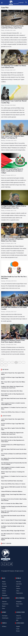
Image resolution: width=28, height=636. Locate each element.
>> (5, 365)
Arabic (17, 628)
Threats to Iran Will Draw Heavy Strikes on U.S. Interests (13, 412)
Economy (4, 586)
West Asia (18, 581)
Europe (18, 586)
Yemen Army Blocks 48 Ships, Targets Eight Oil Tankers (13, 530)
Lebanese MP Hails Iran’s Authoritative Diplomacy (11, 491)
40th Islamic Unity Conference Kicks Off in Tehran (11, 391)
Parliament (4, 595)
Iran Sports (4, 615)
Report (3, 606)
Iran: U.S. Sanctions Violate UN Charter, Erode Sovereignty (13, 520)
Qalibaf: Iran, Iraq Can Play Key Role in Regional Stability (13, 523)
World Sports (5, 618)
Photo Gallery (19, 603)
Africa (17, 590)
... (23, 362)
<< (2, 359)
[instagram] (7, 564)
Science (4, 593)
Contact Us (18, 618)
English (18, 626)
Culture (4, 588)
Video (17, 606)
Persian (18, 631)
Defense (4, 590)
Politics (4, 581)
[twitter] (3, 564)
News (3, 608)
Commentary (5, 603)
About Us (18, 615)
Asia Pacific (19, 583)
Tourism (4, 583)
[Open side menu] (1, 2)
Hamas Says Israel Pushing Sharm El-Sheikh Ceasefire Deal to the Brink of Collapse (12, 170)
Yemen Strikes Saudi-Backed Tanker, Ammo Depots (12, 480)
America (18, 588)
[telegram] (11, 564)
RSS (17, 620)
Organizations (19, 593)
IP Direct (4, 626)
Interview (4, 601)
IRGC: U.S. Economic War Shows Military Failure (11, 503)
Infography (19, 601)
